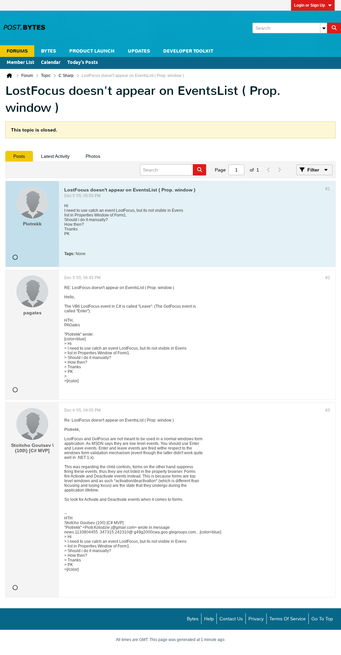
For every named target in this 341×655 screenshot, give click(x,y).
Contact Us (231, 618)
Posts (19, 156)
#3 (327, 410)
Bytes (192, 618)
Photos (93, 156)
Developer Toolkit (188, 51)
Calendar (51, 63)
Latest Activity (55, 156)
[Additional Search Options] (323, 28)
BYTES (48, 51)
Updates (139, 51)
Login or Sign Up (309, 5)
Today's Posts (82, 63)
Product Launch (92, 51)
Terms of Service (287, 618)
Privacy (256, 618)
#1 (327, 188)
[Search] (334, 28)
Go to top (322, 618)
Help (209, 618)
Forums (17, 51)
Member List (20, 63)
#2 (327, 277)
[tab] (19, 156)
